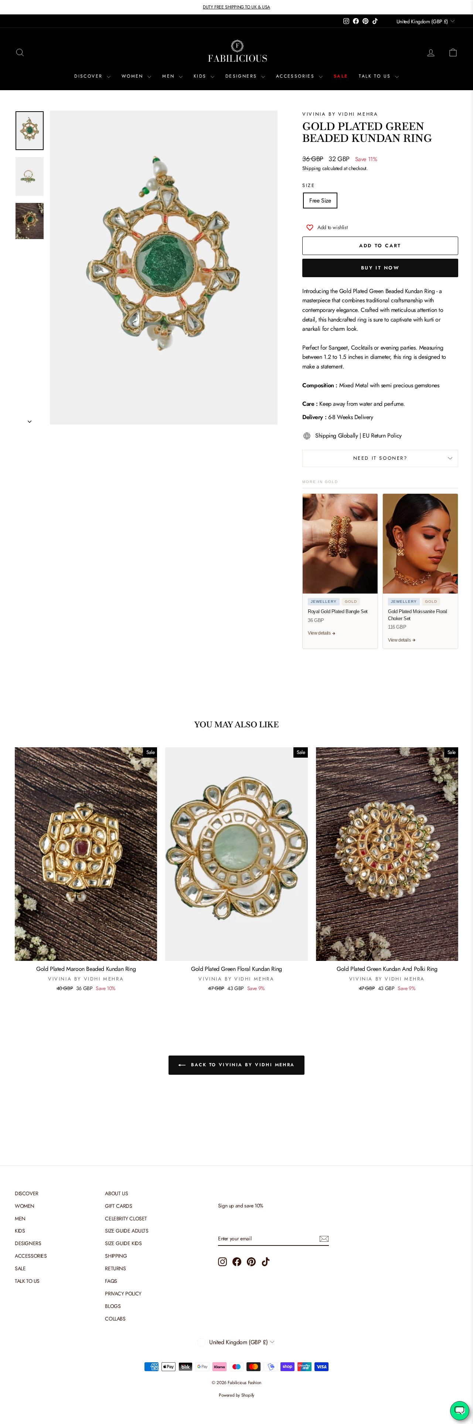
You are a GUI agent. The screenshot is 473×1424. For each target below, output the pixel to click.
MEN (169, 76)
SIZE (308, 185)
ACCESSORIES (296, 76)
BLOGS (112, 1306)
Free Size (320, 200)
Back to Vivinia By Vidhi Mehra (241, 1064)
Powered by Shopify (236, 1395)
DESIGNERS (242, 76)
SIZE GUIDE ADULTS (126, 1230)
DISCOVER (89, 76)
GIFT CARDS (118, 1206)
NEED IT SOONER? (380, 458)
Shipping (311, 168)
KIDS (201, 76)
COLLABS (115, 1318)
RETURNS (115, 1268)
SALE (341, 76)
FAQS (111, 1281)
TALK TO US (376, 76)
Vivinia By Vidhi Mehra (340, 114)
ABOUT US (116, 1193)
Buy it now (380, 267)
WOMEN (134, 76)
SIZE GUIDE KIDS (123, 1243)
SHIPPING (116, 1256)
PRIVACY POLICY (123, 1293)
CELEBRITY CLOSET (126, 1218)
